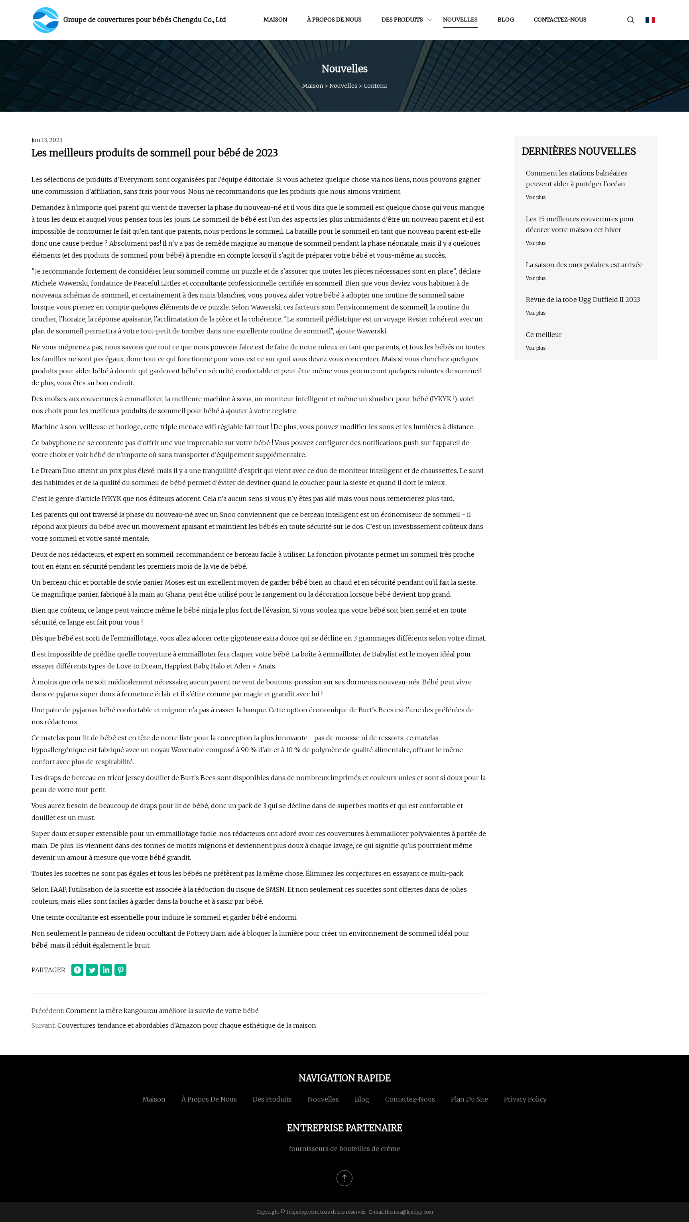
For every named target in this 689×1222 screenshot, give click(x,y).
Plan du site (469, 1099)
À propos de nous (334, 19)
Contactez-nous (560, 19)
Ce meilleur (544, 335)
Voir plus (535, 197)
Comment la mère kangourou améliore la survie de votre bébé (162, 1011)
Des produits (402, 19)
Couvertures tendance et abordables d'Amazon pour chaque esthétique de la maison (186, 1025)
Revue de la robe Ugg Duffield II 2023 (583, 300)
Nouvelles (460, 19)
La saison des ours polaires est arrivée (584, 265)
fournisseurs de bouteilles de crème (344, 1149)
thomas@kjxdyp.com (409, 1212)
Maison (275, 19)
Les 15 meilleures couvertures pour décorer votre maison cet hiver (580, 224)
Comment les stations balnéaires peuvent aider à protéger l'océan (577, 178)
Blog (506, 19)
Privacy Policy (525, 1099)
